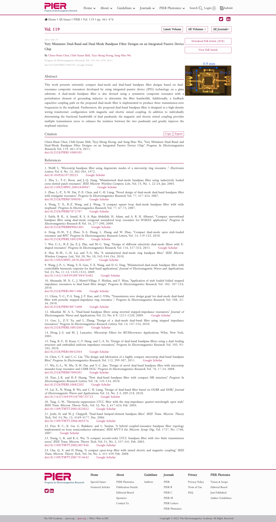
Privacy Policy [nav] (196, 482)
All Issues (65, 19)
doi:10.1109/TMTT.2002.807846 (67, 445)
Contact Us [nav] (122, 503)
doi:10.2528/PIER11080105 (60, 65)
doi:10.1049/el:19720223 (61, 175)
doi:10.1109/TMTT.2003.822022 (67, 409)
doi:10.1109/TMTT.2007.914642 (67, 457)
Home (52, 19)
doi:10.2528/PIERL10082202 (64, 385)
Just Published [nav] (218, 492)
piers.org (69, 518)
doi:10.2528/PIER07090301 (63, 372)
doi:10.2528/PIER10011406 (63, 291)
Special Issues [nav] (98, 482)
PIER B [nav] (168, 487)
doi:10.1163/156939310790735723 (69, 397)
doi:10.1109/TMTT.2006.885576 (67, 421)
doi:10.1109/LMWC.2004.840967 (67, 187)
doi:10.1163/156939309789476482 (69, 276)
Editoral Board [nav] (219, 487)
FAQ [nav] (190, 492)
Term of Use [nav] (195, 487)
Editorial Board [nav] (125, 492)
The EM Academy (53, 518)
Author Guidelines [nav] (221, 498)
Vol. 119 (88, 19)
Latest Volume (172, 29)
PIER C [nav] (168, 492)
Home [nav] (88, 8)
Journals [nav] (145, 8)
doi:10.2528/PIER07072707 (63, 211)
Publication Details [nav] (127, 487)
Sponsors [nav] (121, 498)
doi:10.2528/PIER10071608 (63, 307)
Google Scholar (85, 65)
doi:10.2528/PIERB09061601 (64, 227)
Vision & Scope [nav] (219, 482)
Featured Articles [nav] (100, 487)
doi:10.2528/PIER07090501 (63, 199)
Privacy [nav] (192, 475)
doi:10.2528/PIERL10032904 (64, 239)
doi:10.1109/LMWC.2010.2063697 (68, 260)
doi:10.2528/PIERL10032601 (64, 328)
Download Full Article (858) (208, 41)
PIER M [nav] (168, 498)
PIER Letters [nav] (171, 503)
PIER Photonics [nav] (170, 8)
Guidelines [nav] (124, 8)
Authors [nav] (148, 482)
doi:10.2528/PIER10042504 (63, 352)
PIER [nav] (167, 482)
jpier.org (81, 518)
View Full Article (208, 50)
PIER (77, 19)
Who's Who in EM (98, 518)
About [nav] (104, 8)
